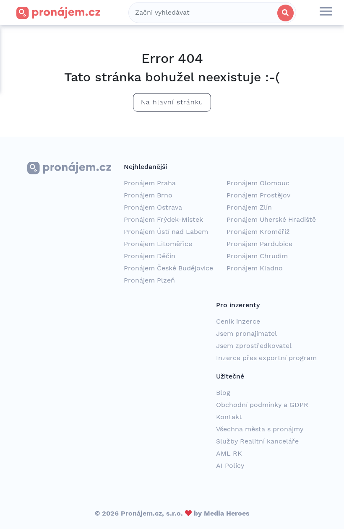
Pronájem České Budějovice (168, 268)
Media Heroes (227, 513)
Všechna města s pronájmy (259, 429)
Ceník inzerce (238, 321)
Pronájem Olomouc (258, 183)
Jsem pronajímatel (246, 333)
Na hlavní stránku (172, 102)
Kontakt (229, 417)
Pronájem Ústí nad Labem (166, 232)
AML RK (229, 453)
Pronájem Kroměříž (258, 232)
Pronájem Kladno (255, 268)
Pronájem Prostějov (258, 195)
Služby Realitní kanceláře (257, 441)
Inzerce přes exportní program (266, 358)
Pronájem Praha (150, 183)
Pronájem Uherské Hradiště (271, 219)
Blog (223, 393)
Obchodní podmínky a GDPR (262, 405)
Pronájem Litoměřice (158, 244)
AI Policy (230, 465)
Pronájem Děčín (149, 256)
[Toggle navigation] (326, 12)
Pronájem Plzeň (149, 280)
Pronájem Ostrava (153, 207)
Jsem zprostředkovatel (254, 346)
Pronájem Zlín (249, 207)
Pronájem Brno (148, 195)
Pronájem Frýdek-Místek (163, 219)
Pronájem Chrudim (257, 256)
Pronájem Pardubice (259, 244)
